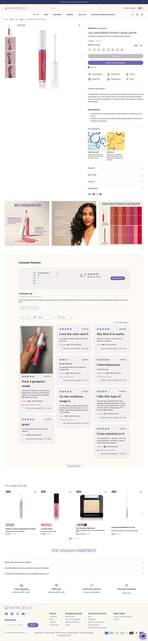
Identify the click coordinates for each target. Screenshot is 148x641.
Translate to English (67, 377)
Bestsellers (57, 15)
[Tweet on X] (97, 194)
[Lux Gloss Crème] (56, 506)
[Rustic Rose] (99, 49)
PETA (52, 619)
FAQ (90, 617)
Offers (67, 625)
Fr (142, 8)
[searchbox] (26, 317)
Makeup (70, 15)
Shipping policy (73, 633)
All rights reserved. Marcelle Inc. (16, 633)
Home (6, 19)
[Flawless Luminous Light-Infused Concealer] (21, 506)
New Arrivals (70, 617)
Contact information (87, 633)
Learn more (126, 593)
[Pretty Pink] (94, 49)
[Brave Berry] (108, 49)
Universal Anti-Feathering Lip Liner (123, 527)
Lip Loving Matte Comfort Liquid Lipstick (35, 19)
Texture (115, 182)
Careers (53, 622)
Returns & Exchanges (96, 622)
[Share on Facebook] (94, 194)
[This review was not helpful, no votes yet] (49, 408)
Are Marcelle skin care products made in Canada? (74, 568)
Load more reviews (74, 466)
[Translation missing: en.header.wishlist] (137, 14)
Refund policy (39, 633)
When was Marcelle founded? (74, 562)
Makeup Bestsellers (72, 622)
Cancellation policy (64, 635)
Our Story (53, 617)
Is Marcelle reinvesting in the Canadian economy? (74, 574)
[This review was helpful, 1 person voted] (45, 408)
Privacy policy (50, 633)
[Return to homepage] (19, 607)
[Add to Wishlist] (79, 25)
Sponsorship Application (97, 628)
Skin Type (115, 175)
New (46, 15)
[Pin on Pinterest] (100, 194)
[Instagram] (17, 613)
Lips (17, 19)
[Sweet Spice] (117, 49)
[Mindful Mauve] (103, 49)
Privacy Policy (93, 625)
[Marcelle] (16, 8)
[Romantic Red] (122, 49)
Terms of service (61, 633)
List (141, 45)
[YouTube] (23, 613)
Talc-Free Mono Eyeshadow (85, 528)
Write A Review (117, 278)
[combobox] (46, 317)
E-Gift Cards (54, 625)
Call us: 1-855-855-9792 (122, 617)
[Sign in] (132, 14)
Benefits (115, 168)
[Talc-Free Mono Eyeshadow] (91, 506)
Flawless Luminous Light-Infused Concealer (20, 529)
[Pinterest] (12, 613)
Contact (116, 619)
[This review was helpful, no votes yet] (82, 348)
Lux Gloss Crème (46, 529)
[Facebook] (6, 613)
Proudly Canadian (130, 8)
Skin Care (82, 15)
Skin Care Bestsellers (73, 619)
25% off (36, 15)
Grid (135, 45)
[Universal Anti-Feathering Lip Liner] (126, 506)
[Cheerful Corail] (113, 49)
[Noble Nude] (89, 49)
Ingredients (115, 188)
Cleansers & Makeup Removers (103, 15)
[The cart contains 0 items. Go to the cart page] (142, 14)
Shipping (91, 619)
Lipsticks (22, 19)
